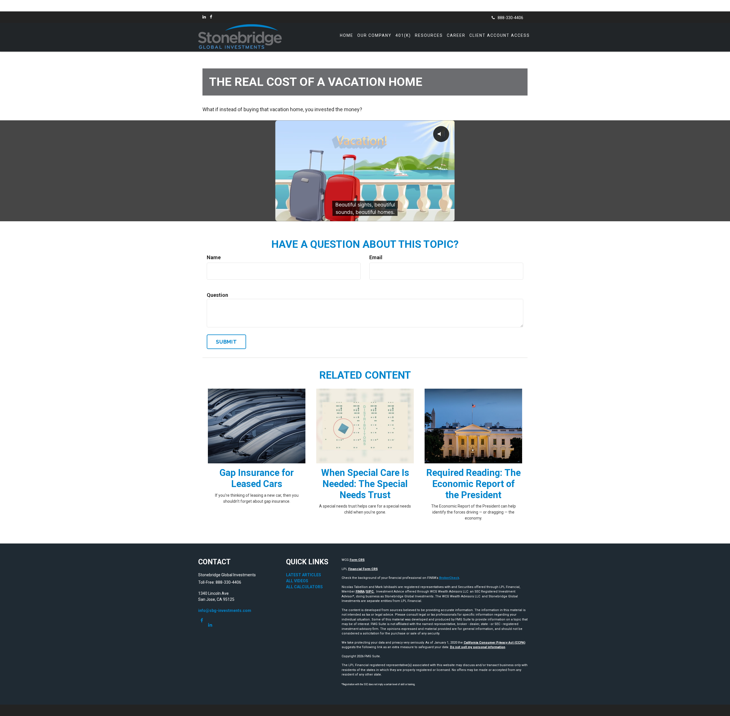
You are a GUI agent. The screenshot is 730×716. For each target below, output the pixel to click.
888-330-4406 (510, 17)
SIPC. (370, 591)
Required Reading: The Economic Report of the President (473, 483)
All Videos (297, 581)
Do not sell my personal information (477, 647)
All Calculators (304, 587)
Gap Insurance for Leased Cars (257, 478)
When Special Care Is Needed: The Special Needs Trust (365, 483)
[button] (374, 35)
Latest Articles (303, 575)
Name (214, 257)
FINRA (360, 591)
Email (375, 257)
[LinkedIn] (204, 17)
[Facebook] (211, 17)
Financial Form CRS (363, 569)
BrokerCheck (449, 578)
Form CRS (357, 560)
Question (217, 295)
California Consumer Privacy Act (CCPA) (494, 642)
